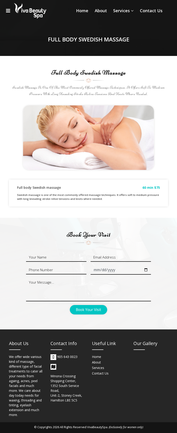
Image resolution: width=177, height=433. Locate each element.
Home (82, 10)
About (101, 10)
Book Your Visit (88, 309)
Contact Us (151, 10)
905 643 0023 (67, 357)
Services (122, 10)
